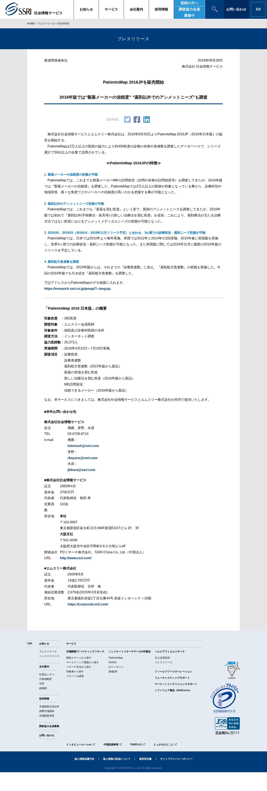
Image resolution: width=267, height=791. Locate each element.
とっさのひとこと (164, 744)
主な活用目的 (162, 657)
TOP (29, 643)
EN (258, 9)
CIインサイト (116, 666)
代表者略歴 (45, 679)
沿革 (41, 683)
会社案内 (136, 9)
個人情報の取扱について (117, 759)
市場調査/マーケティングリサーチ (85, 651)
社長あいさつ (46, 674)
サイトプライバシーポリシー (176, 759)
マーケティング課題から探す (82, 662)
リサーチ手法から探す (78, 666)
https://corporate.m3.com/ (88, 604)
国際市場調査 (46, 711)
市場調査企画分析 (49, 706)
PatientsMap (116, 657)
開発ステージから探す (78, 657)
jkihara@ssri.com (81, 470)
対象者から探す (75, 671)
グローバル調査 (75, 676)
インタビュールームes (79, 744)
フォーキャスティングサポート (172, 677)
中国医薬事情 (110, 744)
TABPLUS (136, 744)
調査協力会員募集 (49, 726)
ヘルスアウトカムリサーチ (170, 651)
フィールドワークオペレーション (173, 671)
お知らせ (86, 9)
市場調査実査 (46, 715)
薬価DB (113, 671)
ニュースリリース (49, 656)
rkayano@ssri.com (82, 458)
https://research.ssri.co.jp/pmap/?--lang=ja (77, 288)
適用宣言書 (145, 759)
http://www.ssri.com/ (75, 558)
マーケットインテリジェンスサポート (176, 684)
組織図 (43, 688)
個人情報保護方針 (84, 759)
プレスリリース (46, 23)
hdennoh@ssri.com (83, 446)
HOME (31, 23)
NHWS (112, 662)
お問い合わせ (236, 9)
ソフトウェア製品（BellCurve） (173, 690)
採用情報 (161, 9)
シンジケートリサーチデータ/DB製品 (130, 651)
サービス (111, 9)
